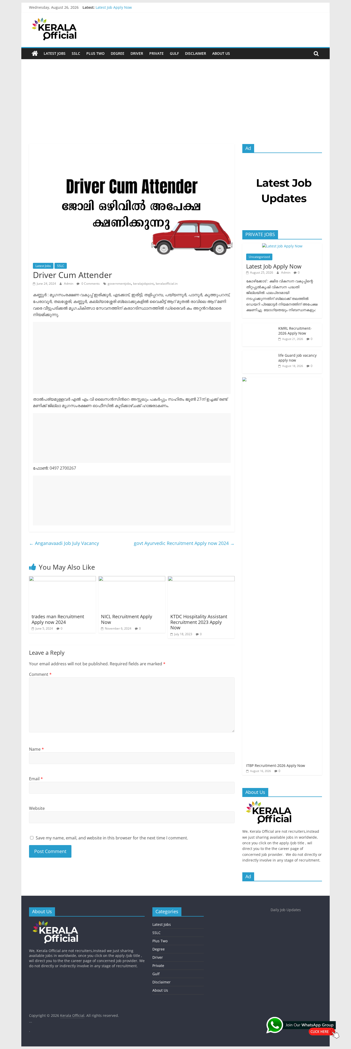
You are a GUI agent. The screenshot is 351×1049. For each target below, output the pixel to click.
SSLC (76, 53)
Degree (117, 53)
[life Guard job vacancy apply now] (259, 353)
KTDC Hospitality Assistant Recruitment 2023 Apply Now (198, 622)
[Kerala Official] (35, 53)
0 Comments (90, 283)
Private (156, 53)
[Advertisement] (175, 105)
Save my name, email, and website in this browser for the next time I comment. (112, 838)
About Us (221, 53)
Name (36, 749)
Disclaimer (195, 53)
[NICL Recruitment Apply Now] (131, 579)
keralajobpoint (143, 283)
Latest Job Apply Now (114, 7)
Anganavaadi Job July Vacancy (64, 543)
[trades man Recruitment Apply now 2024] (62, 579)
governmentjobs (119, 283)
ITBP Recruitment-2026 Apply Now (275, 765)
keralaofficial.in (167, 283)
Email (36, 779)
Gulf (174, 53)
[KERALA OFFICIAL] (276, 803)
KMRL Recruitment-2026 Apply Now (295, 331)
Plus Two (95, 53)
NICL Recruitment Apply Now (126, 619)
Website (37, 808)
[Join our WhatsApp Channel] (305, 1030)
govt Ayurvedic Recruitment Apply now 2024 (184, 543)
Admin (69, 283)
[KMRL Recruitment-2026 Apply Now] (259, 326)
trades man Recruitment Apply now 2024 (58, 619)
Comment (40, 674)
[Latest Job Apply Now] (282, 246)
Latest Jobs (55, 53)
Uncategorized (259, 257)
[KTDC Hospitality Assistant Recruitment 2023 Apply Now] (201, 579)
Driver (137, 53)
